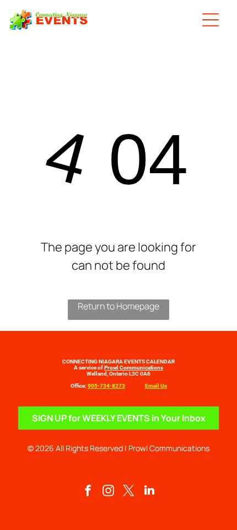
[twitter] (129, 491)
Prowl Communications (133, 368)
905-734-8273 (106, 386)
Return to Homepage (118, 306)
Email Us (156, 386)
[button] (210, 20)
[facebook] (88, 491)
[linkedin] (149, 491)
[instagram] (108, 491)
